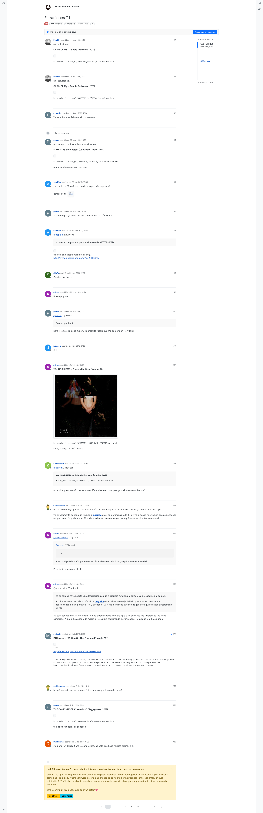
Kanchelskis (58, 463)
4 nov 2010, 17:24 (80, 113)
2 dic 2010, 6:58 (77, 705)
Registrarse (53, 796)
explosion (57, 113)
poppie (56, 140)
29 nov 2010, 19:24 (78, 292)
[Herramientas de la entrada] (173, 68)
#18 (174, 686)
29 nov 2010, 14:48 (78, 140)
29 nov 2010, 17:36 (77, 273)
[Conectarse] (259, 3)
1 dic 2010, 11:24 (82, 505)
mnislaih (57, 634)
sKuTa (56, 273)
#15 (174, 533)
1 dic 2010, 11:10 (81, 463)
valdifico (57, 182)
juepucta (57, 346)
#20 (174, 742)
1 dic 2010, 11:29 (77, 533)
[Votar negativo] (168, 68)
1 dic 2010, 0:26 (78, 346)
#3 (175, 113)
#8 (175, 273)
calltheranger (59, 505)
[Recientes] (3, 3)
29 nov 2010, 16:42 (78, 211)
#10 (174, 311)
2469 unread (204, 61)
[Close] (172, 769)
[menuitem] (259, 3)
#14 (174, 505)
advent (56, 292)
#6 (175, 211)
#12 (174, 365)
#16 (174, 584)
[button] (3, 810)
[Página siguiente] (161, 807)
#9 (175, 292)
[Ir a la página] (138, 807)
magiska (97, 515)
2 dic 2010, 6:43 (82, 686)
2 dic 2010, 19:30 (82, 742)
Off (46, 24)
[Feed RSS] (92, 23)
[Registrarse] (259, 9)
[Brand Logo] (49, 6)
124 (146, 806)
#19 (174, 705)
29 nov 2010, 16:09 (80, 182)
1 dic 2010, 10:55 (77, 365)
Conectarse (67, 796)
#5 (175, 182)
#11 (174, 346)
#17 (174, 634)
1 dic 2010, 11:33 (77, 584)
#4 (175, 140)
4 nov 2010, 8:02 (78, 40)
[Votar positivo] (158, 68)
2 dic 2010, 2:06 (78, 634)
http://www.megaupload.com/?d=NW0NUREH (77, 651)
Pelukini (57, 40)
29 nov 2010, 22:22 (78, 311)
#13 (174, 463)
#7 (175, 230)
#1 (175, 40)
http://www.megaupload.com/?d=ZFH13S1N (76, 258)
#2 (175, 76)
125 (153, 806)
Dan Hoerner (58, 742)
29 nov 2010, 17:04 (80, 230)
